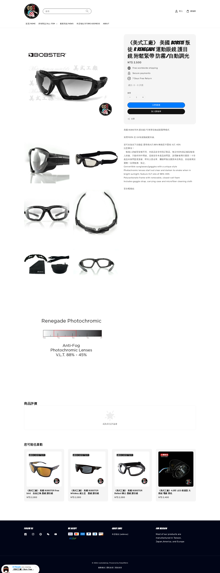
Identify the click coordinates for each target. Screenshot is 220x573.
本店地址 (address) (120, 534)
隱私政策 (110, 568)
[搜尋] (87, 11)
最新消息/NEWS (66, 24)
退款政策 (118, 568)
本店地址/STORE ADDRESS (88, 24)
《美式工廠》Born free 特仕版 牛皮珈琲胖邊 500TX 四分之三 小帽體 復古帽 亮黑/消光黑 (23, 566)
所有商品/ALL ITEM (46, 24)
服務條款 (101, 568)
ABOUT (106, 24)
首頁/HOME (30, 24)
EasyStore (123, 563)
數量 (129, 93)
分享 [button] (133, 119)
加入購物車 (156, 111)
